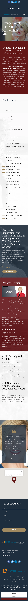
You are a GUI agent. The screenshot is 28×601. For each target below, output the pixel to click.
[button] (14, 480)
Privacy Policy (20, 579)
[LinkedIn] (15, 561)
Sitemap (14, 581)
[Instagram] (19, 561)
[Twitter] (12, 561)
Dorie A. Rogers (16, 63)
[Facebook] (8, 561)
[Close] (21, 472)
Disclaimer (12, 579)
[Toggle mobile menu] (24, 14)
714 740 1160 (14, 8)
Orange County (12, 67)
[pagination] (11, 458)
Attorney (17, 78)
